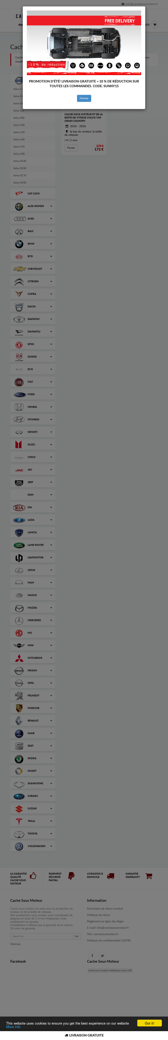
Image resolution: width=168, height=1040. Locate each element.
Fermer (84, 98)
